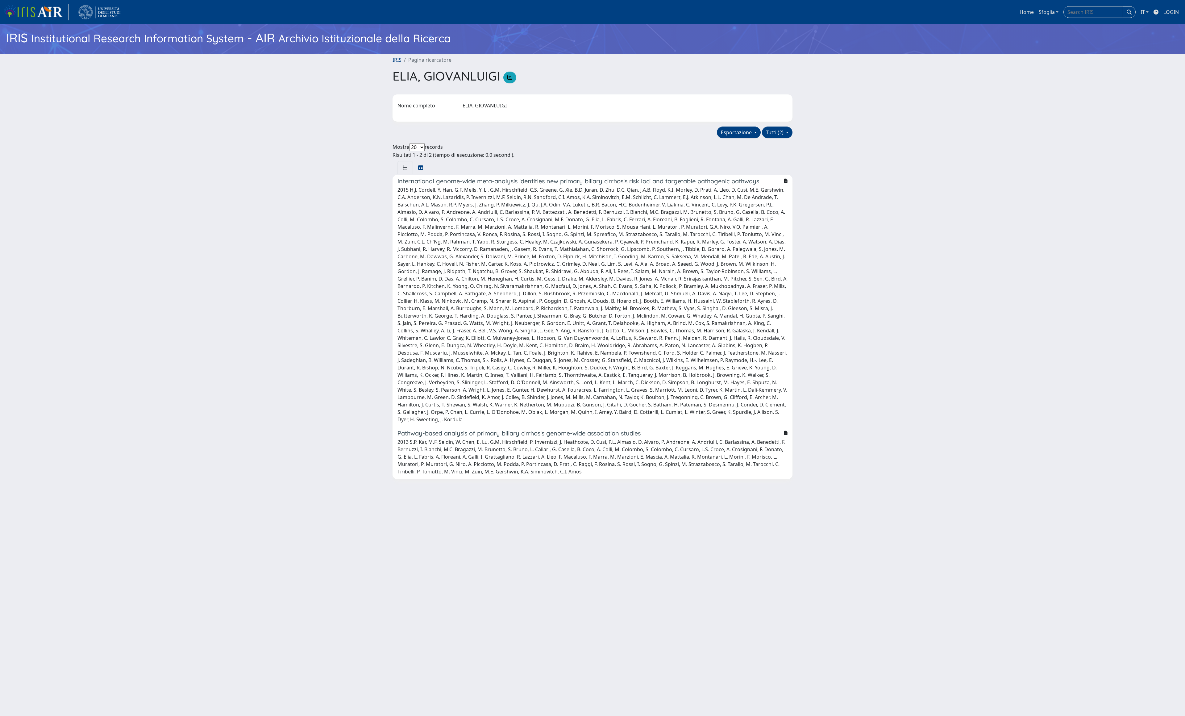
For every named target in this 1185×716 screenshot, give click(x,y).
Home (1027, 12)
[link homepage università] (99, 12)
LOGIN (1171, 12)
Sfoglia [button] (1047, 12)
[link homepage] (36, 12)
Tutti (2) (775, 132)
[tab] (405, 167)
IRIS (397, 59)
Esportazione (737, 132)
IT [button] (1143, 12)
